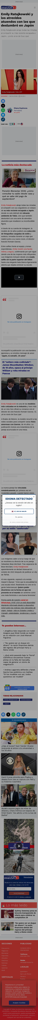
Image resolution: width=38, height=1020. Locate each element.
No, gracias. (19, 517)
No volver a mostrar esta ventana (19, 522)
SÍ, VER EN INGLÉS (19, 511)
